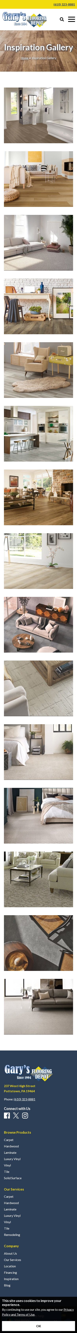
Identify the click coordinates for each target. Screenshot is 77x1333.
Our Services (12, 1259)
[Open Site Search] (62, 19)
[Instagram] (25, 1116)
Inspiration (11, 1278)
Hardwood (11, 1146)
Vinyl (7, 1165)
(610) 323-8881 (64, 4)
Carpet (8, 1139)
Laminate (10, 1152)
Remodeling (12, 1234)
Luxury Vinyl (12, 1159)
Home (24, 58)
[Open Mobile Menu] (71, 19)
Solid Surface (13, 1178)
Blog (7, 1285)
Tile (6, 1171)
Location (10, 1266)
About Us (10, 1253)
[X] (16, 1116)
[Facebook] (7, 1116)
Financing (10, 1272)
